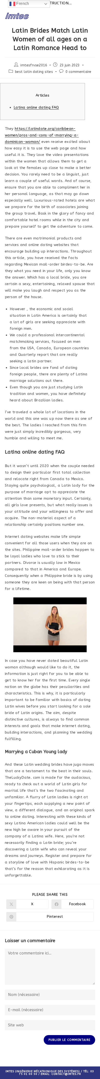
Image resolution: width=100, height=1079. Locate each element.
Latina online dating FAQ (36, 107)
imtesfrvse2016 (33, 65)
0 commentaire (78, 72)
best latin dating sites (34, 72)
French (22, 3)
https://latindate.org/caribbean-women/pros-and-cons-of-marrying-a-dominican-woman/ (42, 135)
